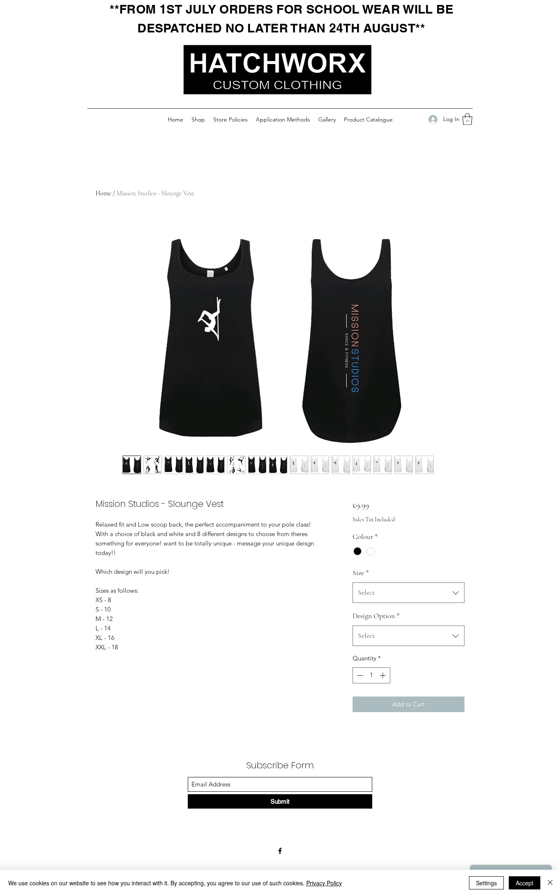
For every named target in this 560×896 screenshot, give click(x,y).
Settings (486, 883)
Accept (524, 883)
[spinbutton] (371, 675)
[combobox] (408, 592)
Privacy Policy (324, 883)
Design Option (376, 615)
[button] (467, 119)
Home (103, 193)
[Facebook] (280, 851)
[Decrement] (359, 675)
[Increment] (383, 675)
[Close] (550, 882)
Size (361, 572)
